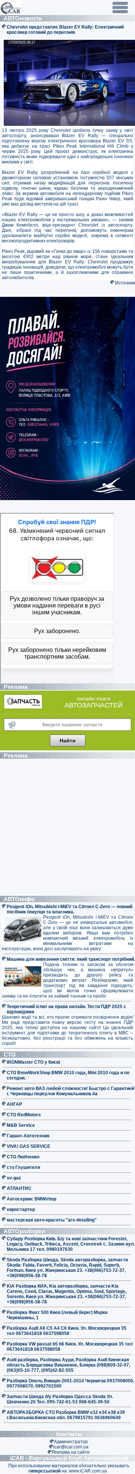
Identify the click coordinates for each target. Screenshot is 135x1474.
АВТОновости (24, 18)
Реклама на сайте (71, 1452)
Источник (125, 283)
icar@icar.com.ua (70, 1447)
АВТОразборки (25, 1231)
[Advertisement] (67, 828)
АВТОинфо (20, 899)
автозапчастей (93, 705)
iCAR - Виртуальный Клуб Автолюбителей (69, 1458)
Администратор (71, 1441)
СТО (10, 1054)
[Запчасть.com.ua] (23, 707)
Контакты (69, 1434)
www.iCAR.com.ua (88, 1471)
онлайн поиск (93, 698)
